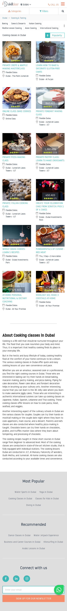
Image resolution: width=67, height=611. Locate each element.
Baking (5, 23)
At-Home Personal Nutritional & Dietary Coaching (14, 298)
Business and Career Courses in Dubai (22, 541)
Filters (44, 11)
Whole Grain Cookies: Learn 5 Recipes (13, 251)
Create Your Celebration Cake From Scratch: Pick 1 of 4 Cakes (50, 206)
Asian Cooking (31, 28)
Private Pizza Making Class (13, 159)
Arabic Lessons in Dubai (33, 548)
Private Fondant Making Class (49, 113)
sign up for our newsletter (33, 598)
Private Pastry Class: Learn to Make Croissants (50, 159)
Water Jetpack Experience (46, 535)
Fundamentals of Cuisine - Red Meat (50, 251)
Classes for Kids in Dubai (47, 498)
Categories (15, 11)
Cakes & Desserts (18, 23)
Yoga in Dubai (46, 492)
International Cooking (49, 28)
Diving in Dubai (33, 505)
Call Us (54, 4)
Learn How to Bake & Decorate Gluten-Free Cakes (48, 68)
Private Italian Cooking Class (15, 205)
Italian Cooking (35, 23)
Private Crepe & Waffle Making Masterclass (14, 67)
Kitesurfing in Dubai (53, 541)
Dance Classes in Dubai (19, 535)
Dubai (25, 4)
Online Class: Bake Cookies (16, 111)
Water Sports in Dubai (25, 492)
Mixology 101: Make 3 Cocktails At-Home (47, 296)
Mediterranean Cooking (12, 28)
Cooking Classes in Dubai (20, 498)
